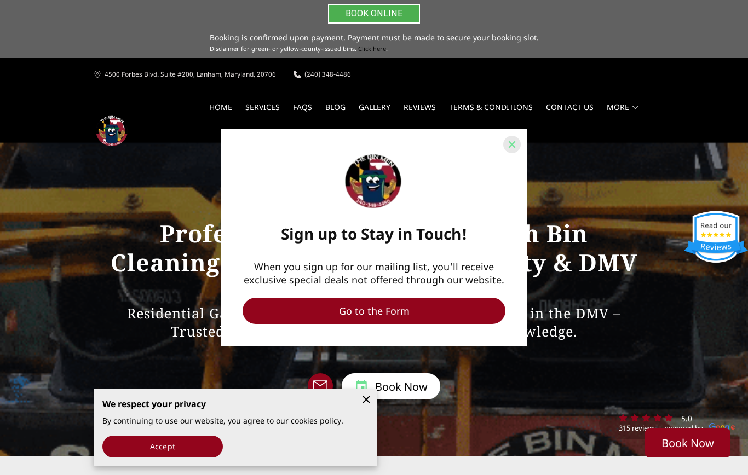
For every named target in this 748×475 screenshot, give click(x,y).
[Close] (512, 144)
